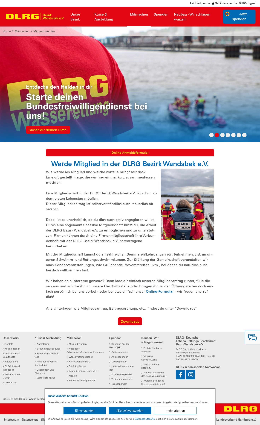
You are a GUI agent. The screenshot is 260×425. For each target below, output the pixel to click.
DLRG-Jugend (247, 3)
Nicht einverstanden (130, 410)
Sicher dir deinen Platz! (48, 130)
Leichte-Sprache (200, 3)
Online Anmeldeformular (130, 152)
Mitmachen (22, 31)
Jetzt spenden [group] (239, 16)
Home (7, 31)
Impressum (11, 419)
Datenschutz (30, 419)
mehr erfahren (175, 410)
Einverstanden (84, 410)
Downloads (130, 321)
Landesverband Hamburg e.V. (236, 419)
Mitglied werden (44, 31)
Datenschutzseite (145, 418)
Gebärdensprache (225, 3)
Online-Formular (160, 291)
